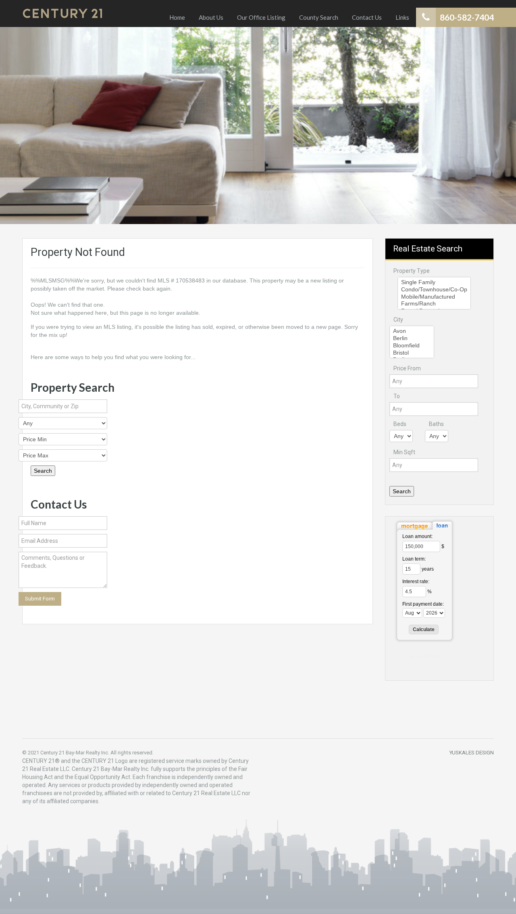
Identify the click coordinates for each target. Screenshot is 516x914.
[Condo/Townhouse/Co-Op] (434, 289)
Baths (436, 424)
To (396, 396)
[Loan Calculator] (424, 525)
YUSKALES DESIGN (471, 753)
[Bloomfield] (411, 345)
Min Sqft (404, 452)
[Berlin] (411, 338)
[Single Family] (434, 282)
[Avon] (411, 331)
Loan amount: (417, 536)
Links (402, 17)
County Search (318, 17)
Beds (399, 424)
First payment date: (423, 604)
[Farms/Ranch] (434, 303)
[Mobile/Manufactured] (434, 297)
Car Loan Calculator (424, 656)
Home (177, 17)
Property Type (411, 271)
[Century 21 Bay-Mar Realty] (62, 13)
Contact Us (367, 17)
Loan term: (414, 559)
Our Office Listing (261, 17)
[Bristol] (411, 353)
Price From (407, 368)
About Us (211, 17)
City (398, 319)
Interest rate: (415, 581)
